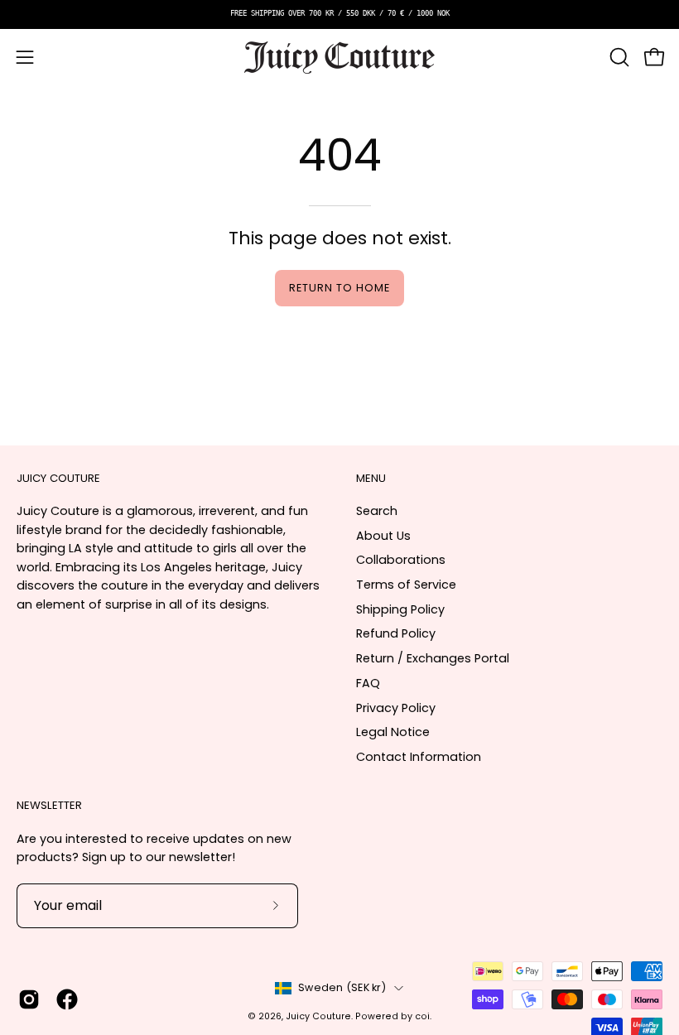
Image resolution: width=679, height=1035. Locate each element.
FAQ (368, 683)
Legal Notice (393, 732)
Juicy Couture (318, 1016)
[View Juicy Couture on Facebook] (67, 999)
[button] (617, 57)
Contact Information (418, 757)
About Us (383, 535)
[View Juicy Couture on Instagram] (29, 999)
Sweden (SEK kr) (342, 987)
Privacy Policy (396, 708)
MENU (371, 479)
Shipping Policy (400, 609)
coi (422, 1016)
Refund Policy (396, 633)
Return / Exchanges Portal (432, 658)
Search (376, 511)
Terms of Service (406, 584)
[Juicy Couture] (339, 57)
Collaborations (400, 559)
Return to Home (339, 288)
